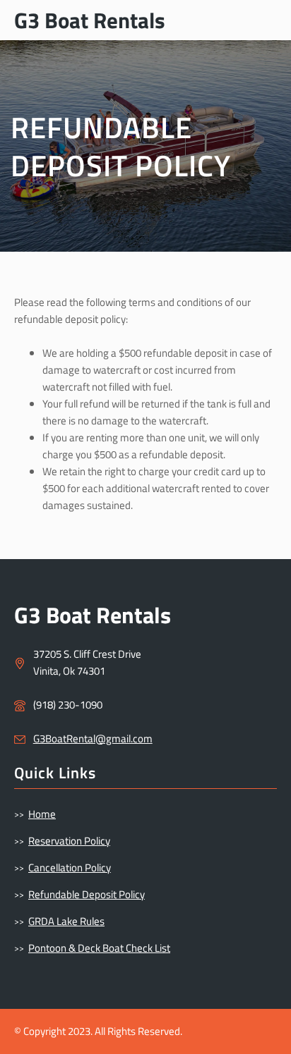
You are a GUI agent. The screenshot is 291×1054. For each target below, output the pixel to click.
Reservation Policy (69, 841)
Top (275, 1034)
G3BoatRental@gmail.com (93, 738)
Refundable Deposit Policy (86, 894)
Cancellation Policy (69, 867)
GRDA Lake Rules (66, 921)
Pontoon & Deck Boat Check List (99, 948)
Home (42, 814)
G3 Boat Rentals (89, 20)
